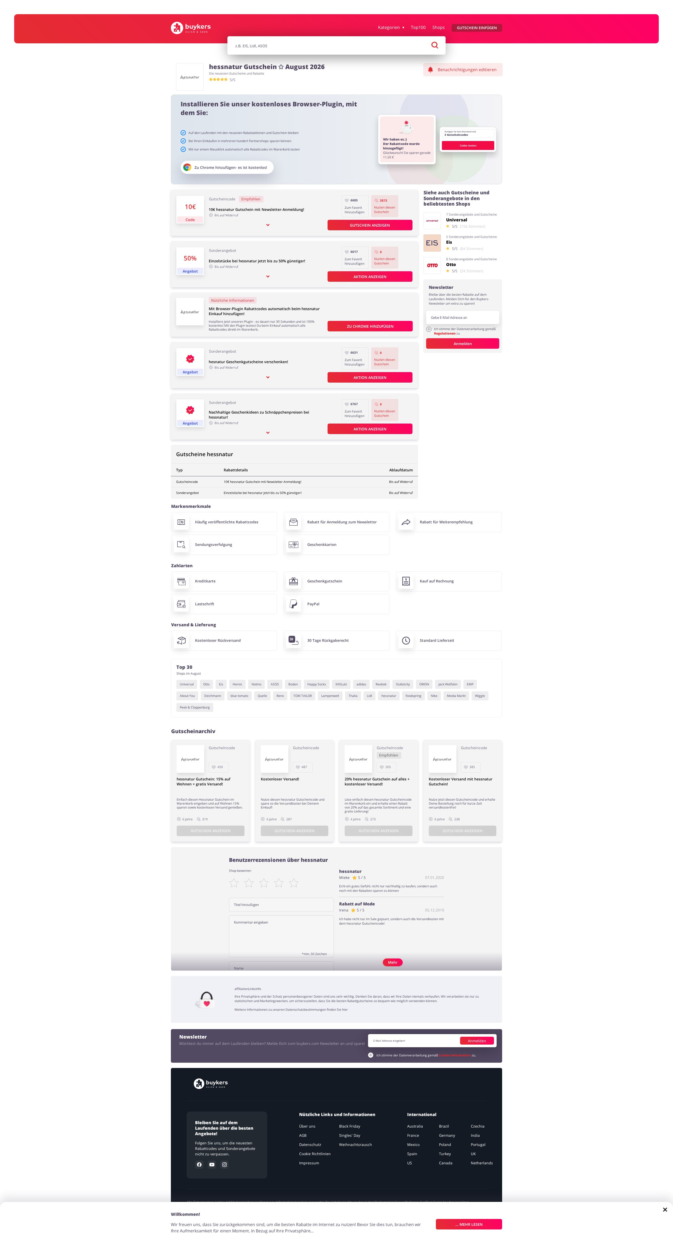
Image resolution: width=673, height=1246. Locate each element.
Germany (447, 1135)
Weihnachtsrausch (355, 1144)
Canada (445, 1162)
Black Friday (349, 1126)
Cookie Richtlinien (315, 1153)
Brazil (444, 1126)
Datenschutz (310, 1144)
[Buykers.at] (196, 28)
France (413, 1135)
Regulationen (445, 333)
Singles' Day (349, 1135)
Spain (412, 1153)
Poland (445, 1144)
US (409, 1162)
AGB (303, 1135)
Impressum (309, 1162)
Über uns (307, 1126)
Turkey (445, 1153)
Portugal (478, 1144)
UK (473, 1153)
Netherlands (482, 1162)
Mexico (413, 1144)
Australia (415, 1126)
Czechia (478, 1126)
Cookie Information (455, 1055)
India (475, 1135)
